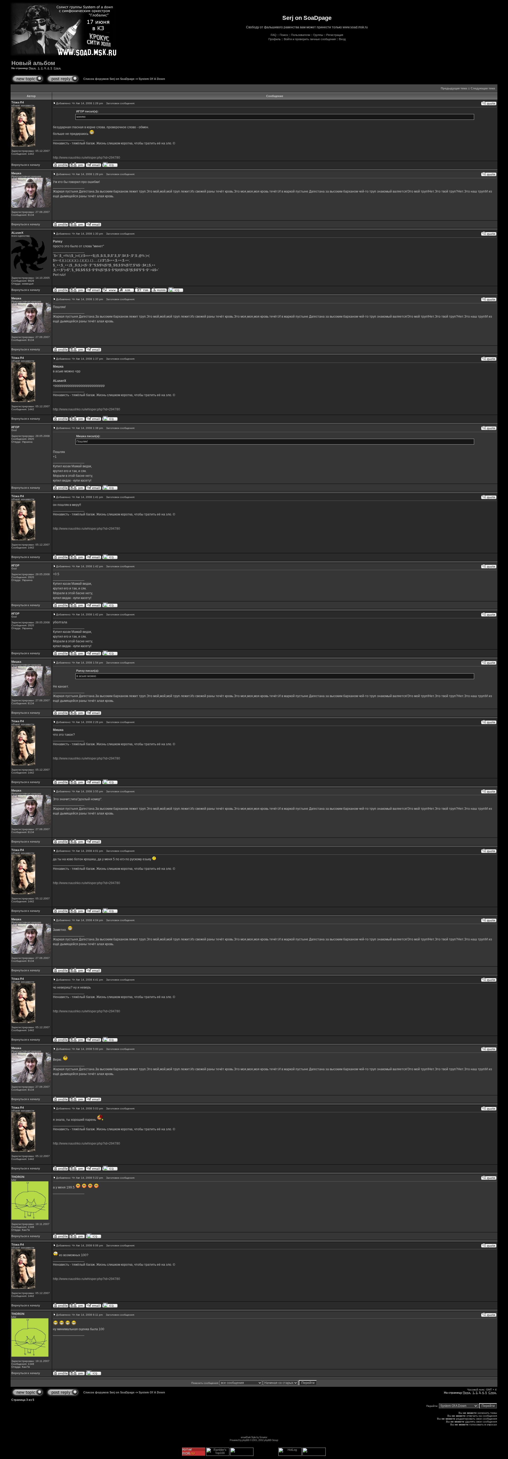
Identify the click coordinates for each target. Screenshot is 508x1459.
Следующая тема (483, 88)
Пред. (32, 68)
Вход (342, 39)
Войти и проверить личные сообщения (310, 39)
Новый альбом (33, 63)
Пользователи (300, 34)
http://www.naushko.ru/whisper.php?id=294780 (86, 157)
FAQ (273, 34)
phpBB (245, 1440)
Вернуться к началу (25, 164)
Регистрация (334, 34)
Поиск (284, 34)
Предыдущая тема (454, 88)
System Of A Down (152, 78)
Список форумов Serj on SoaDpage (108, 78)
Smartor (263, 1437)
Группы (318, 34)
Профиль (274, 39)
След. (57, 68)
